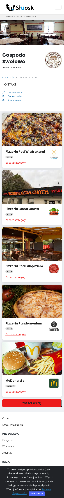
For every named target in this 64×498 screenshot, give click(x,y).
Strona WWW (14, 100)
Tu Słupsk (9, 16)
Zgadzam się (36, 493)
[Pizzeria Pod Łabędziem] (32, 254)
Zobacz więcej (31, 403)
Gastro (19, 16)
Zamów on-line (15, 96)
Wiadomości (9, 446)
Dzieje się (7, 440)
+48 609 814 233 (16, 92)
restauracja (8, 77)
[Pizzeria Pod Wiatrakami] (32, 140)
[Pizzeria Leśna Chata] (32, 197)
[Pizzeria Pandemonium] (32, 312)
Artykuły (7, 453)
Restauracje (31, 16)
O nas (5, 418)
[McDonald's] (32, 369)
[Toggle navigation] (58, 7)
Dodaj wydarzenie (12, 424)
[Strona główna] (19, 7)
